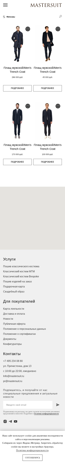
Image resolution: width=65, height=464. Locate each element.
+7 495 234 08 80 (13, 361)
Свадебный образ (13, 291)
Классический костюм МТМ (19, 271)
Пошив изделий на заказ (17, 281)
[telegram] (10, 421)
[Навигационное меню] (5, 5)
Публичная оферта (14, 324)
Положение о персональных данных (24, 329)
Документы (9, 339)
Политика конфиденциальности (32, 450)
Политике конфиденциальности (46, 414)
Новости (8, 318)
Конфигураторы (12, 344)
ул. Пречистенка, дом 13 (17, 366)
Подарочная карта (14, 286)
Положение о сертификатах (19, 334)
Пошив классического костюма (21, 266)
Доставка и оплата (14, 313)
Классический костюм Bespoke (21, 276)
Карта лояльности (13, 308)
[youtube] (16, 421)
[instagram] (5, 421)
